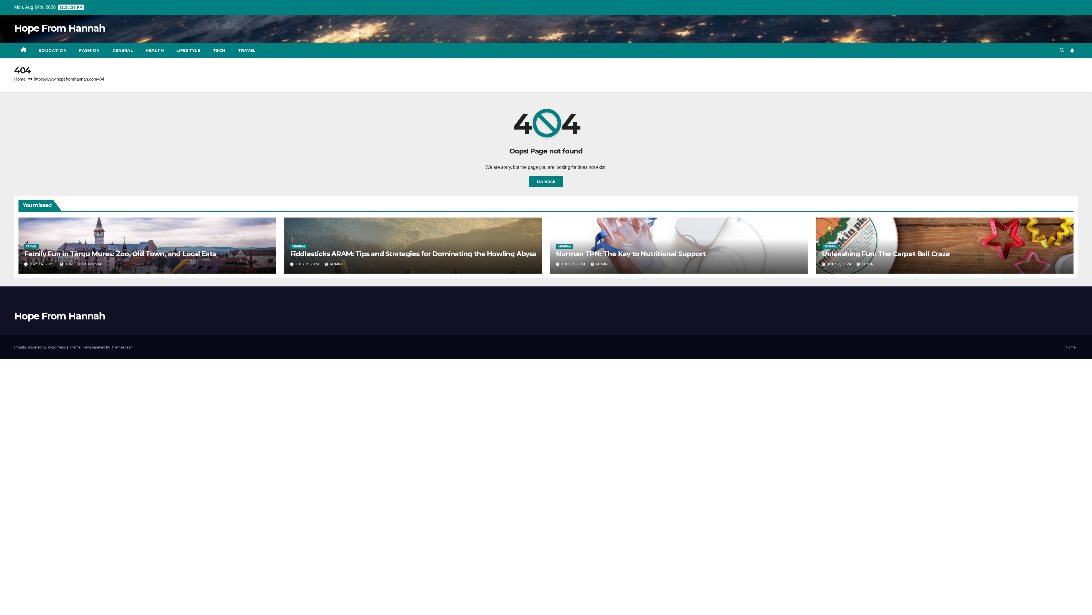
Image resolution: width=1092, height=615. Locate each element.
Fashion (89, 50)
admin (336, 264)
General (122, 50)
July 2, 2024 (308, 264)
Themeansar (121, 347)
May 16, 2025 (43, 264)
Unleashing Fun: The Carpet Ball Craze (886, 254)
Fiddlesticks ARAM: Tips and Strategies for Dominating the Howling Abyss (413, 254)
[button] (1062, 50)
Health (155, 50)
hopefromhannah (84, 264)
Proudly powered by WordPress (40, 347)
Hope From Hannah (59, 28)
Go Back (546, 181)
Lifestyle (188, 50)
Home (20, 79)
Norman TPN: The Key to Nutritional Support (631, 254)
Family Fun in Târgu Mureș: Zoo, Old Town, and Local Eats (120, 254)
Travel (247, 50)
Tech (219, 50)
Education (53, 50)
